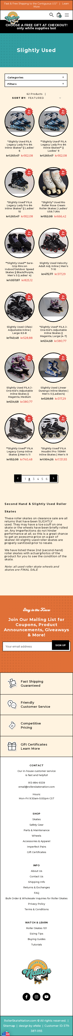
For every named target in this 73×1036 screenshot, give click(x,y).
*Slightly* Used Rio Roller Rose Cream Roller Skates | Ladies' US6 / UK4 (53, 207)
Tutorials (36, 944)
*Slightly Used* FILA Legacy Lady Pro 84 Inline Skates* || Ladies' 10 (19, 207)
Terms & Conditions (36, 909)
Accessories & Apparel (36, 841)
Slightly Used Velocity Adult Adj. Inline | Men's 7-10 (53, 266)
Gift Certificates (36, 852)
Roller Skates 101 (36, 928)
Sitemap (9, 1025)
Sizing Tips (36, 933)
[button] (36, 77)
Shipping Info (36, 882)
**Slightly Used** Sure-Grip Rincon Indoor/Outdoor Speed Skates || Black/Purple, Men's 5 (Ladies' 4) (19, 269)
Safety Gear (36, 824)
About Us (36, 871)
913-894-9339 (36, 782)
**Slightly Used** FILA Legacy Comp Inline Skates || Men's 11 (19, 451)
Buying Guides (36, 939)
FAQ (36, 892)
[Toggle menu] (67, 15)
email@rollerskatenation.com (37, 786)
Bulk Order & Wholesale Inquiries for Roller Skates (36, 898)
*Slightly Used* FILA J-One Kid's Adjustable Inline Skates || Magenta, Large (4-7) (53, 331)
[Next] (53, 478)
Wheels (36, 835)
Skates (36, 819)
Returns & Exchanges (36, 887)
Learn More (30, 749)
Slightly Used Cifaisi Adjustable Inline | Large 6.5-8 (19, 330)
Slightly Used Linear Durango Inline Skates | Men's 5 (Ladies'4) (53, 390)
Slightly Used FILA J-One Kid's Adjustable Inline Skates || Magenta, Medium (19, 392)
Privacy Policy (36, 903)
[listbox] (45, 98)
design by (25, 1025)
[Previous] (18, 478)
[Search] (51, 14)
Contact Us (36, 876)
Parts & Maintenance (37, 830)
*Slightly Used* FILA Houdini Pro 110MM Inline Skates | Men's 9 (53, 451)
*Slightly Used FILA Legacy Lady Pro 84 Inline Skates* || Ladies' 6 (19, 146)
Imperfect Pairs (36, 846)
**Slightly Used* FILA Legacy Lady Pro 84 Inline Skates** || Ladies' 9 (53, 146)
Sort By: (19, 97)
